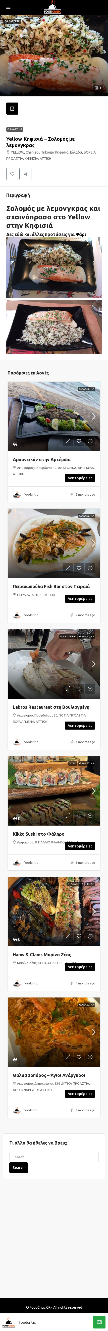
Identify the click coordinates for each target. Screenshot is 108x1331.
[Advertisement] (54, 1242)
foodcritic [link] (31, 494)
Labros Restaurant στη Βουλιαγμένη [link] (51, 706)
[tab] (12, 109)
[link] (54, 416)
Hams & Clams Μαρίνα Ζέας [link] (42, 954)
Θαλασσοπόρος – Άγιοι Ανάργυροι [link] (49, 1075)
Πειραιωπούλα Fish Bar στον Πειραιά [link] (51, 586)
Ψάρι (81, 234)
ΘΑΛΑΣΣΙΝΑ (14, 129)
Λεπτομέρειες (80, 478)
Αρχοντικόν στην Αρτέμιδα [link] (42, 459)
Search (19, 1167)
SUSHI (72, 763)
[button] (54, 55)
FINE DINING (68, 636)
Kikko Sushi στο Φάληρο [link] (39, 833)
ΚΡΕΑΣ (90, 884)
